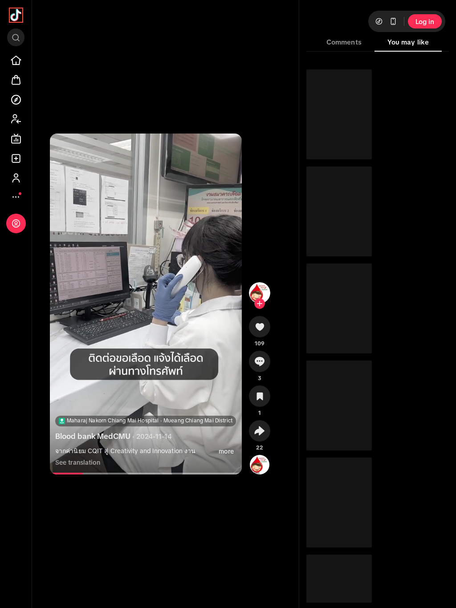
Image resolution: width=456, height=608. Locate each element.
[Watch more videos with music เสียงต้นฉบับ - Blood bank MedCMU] (259, 462)
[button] (259, 329)
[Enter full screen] (227, 147)
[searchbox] (15, 37)
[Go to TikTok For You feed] (16, 15)
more (226, 451)
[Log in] (16, 223)
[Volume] (64, 147)
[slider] (67, 473)
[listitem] (16, 60)
